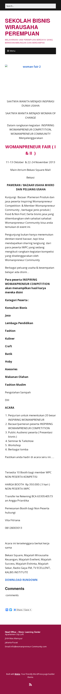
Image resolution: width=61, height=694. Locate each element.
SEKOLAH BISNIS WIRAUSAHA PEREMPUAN (27, 27)
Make (17, 674)
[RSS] (31, 684)
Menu (12, 50)
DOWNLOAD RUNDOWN (21, 580)
